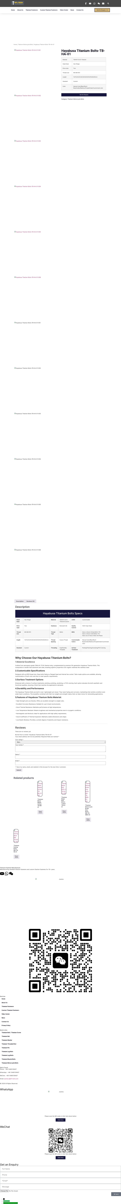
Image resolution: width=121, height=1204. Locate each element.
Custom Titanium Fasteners (48, 10)
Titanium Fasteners (32, 10)
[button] (108, 3)
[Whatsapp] (7, 874)
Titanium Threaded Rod (9, 1044)
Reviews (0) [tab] (30, 601)
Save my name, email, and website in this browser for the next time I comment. (41, 767)
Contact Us (79, 10)
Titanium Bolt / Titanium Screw (11, 1032)
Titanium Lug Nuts (7, 1051)
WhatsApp (6, 1201)
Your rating (19, 739)
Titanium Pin (5, 1048)
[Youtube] (2, 874)
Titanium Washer (7, 1040)
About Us (20, 10)
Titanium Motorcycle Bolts (25, 44)
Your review (19, 745)
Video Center (64, 10)
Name (17, 754)
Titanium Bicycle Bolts (8, 1059)
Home (13, 10)
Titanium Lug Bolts (7, 1055)
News (72, 10)
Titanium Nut (6, 1036)
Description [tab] (20, 601)
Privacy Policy (6, 1025)
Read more (40, 812)
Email (17, 760)
